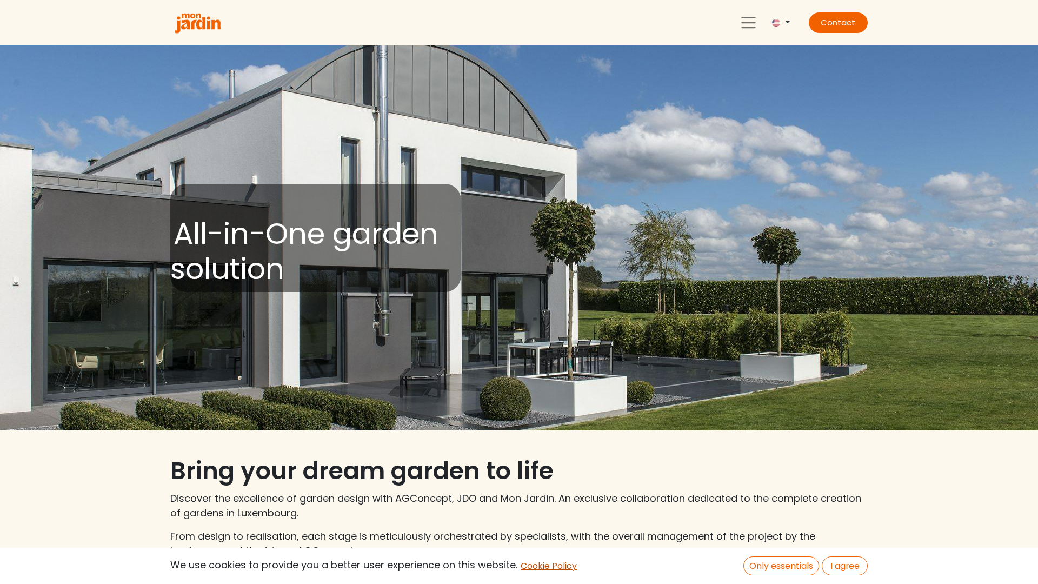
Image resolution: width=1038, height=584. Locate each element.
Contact (838, 22)
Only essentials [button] (781, 566)
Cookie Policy (549, 566)
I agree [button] (845, 566)
